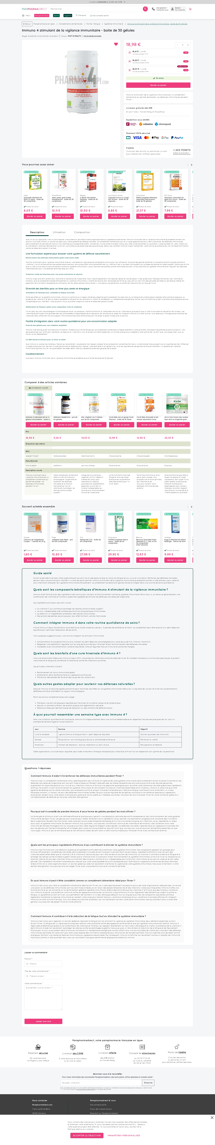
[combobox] (98, 9)
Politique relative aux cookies (80, 1129)
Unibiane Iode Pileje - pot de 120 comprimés (62, 540)
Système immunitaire (113, 24)
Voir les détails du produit (92, 36)
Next (191, 164)
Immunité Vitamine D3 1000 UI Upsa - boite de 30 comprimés (33, 199)
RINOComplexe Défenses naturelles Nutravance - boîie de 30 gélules (146, 199)
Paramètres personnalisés (124, 1135)
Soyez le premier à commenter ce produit (40, 36)
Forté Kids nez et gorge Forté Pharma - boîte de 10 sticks (121, 418)
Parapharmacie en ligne (44, 24)
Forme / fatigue (93, 24)
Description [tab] (37, 232)
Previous (187, 164)
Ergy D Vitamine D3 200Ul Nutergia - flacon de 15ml (175, 540)
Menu (28, 16)
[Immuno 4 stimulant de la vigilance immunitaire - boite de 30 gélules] (38, 404)
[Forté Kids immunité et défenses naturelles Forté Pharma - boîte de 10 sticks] (149, 404)
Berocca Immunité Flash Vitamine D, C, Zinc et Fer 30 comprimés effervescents (146, 542)
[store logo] (34, 9)
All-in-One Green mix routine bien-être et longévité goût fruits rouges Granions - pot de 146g (176, 418)
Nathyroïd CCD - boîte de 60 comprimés (90, 540)
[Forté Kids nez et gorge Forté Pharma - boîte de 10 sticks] (121, 404)
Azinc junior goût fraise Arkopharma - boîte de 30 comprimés (63, 199)
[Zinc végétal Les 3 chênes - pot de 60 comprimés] (94, 404)
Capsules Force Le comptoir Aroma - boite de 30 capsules (118, 199)
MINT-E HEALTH (74, 36)
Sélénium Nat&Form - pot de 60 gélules (65, 418)
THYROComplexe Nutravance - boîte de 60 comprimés (118, 541)
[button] (116, 44)
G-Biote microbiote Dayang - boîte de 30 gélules (89, 199)
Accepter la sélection (87, 1135)
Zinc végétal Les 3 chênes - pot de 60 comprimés (92, 418)
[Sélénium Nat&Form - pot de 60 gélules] (66, 404)
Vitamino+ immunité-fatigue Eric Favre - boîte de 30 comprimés (175, 199)
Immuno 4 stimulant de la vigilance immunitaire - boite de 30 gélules (38, 418)
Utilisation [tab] (59, 232)
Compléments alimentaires (70, 24)
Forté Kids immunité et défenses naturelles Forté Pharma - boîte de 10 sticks (148, 418)
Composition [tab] (82, 232)
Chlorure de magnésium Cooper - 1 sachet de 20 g (34, 540)
